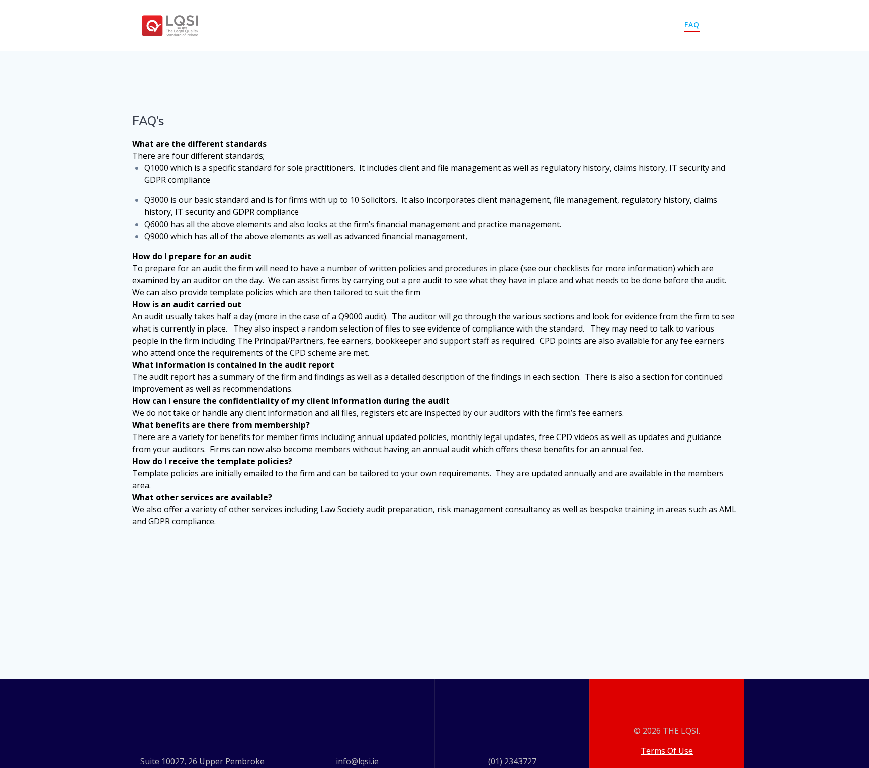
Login (725, 24)
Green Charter (563, 24)
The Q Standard (474, 24)
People (368, 24)
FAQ (692, 24)
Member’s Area (640, 24)
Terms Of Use (667, 750)
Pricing (410, 24)
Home (327, 24)
